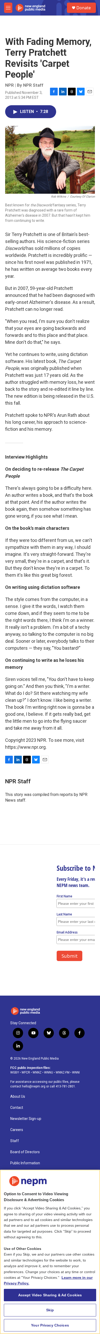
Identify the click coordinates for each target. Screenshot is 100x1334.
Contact (16, 1108)
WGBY (14, 1072)
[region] (50, 1252)
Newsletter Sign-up (25, 1119)
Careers (16, 1130)
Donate (83, 7)
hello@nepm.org (33, 1086)
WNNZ (37, 1072)
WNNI (76, 1072)
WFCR (26, 1072)
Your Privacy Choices (50, 1325)
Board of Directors (25, 1152)
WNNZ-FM (62, 1072)
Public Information (25, 1163)
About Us (17, 1097)
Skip (50, 1310)
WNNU (48, 1072)
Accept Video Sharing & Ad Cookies (50, 1295)
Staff (14, 1141)
